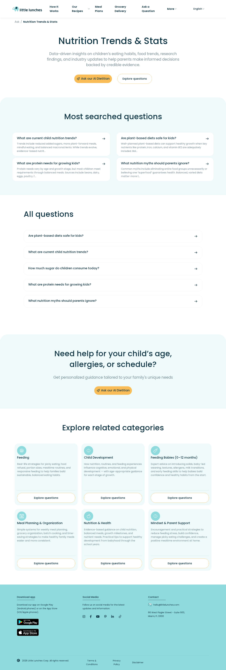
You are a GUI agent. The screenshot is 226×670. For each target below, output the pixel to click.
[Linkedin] (112, 616)
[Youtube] (98, 616)
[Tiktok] (120, 617)
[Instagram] (84, 616)
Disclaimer (137, 662)
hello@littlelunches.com (166, 604)
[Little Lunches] (27, 8)
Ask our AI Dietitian (95, 78)
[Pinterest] (105, 616)
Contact (153, 597)
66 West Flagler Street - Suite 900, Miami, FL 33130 (166, 614)
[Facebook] (90, 616)
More (170, 9)
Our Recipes (77, 9)
